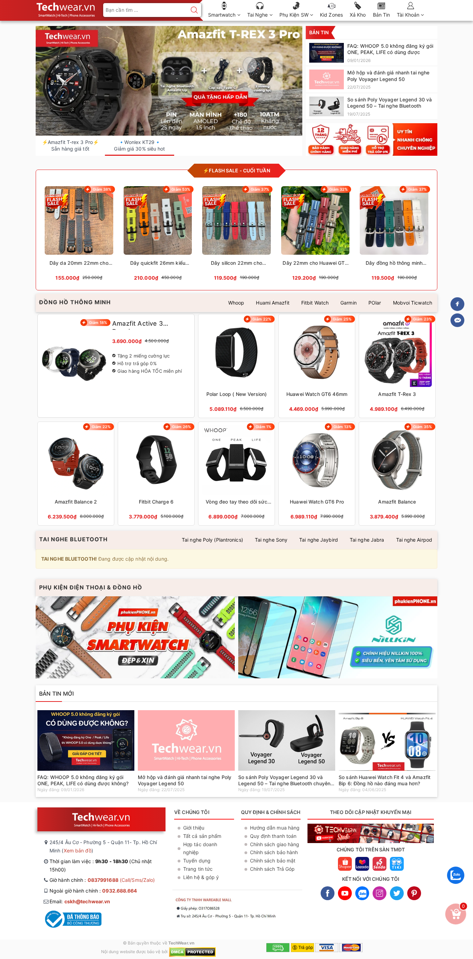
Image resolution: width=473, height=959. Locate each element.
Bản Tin (381, 15)
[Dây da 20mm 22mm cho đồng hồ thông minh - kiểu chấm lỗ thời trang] (79, 235)
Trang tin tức (198, 869)
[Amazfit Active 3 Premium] (116, 365)
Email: (80, 901)
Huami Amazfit (272, 303)
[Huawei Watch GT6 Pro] (317, 473)
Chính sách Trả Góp (272, 869)
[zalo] (455, 885)
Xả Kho (358, 15)
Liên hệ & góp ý (201, 877)
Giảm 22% (261, 319)
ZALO (362, 893)
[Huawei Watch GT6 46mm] (317, 366)
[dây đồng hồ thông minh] (135, 637)
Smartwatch (222, 15)
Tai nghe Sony (271, 540)
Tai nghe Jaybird (318, 540)
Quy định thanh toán (273, 836)
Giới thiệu (193, 828)
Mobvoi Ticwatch (412, 303)
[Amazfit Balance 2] (76, 473)
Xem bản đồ (77, 850)
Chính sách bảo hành (274, 852)
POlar (374, 303)
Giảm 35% (422, 426)
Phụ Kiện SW (294, 15)
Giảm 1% (263, 426)
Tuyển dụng (197, 860)
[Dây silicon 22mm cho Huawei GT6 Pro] (236, 235)
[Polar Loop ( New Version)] (236, 366)
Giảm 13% (342, 426)
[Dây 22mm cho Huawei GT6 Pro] (315, 235)
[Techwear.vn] (371, 139)
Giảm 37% (260, 189)
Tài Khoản (409, 15)
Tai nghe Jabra (367, 540)
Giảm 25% (342, 319)
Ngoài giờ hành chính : (93, 891)
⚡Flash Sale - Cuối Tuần (236, 170)
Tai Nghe (258, 15)
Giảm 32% (338, 189)
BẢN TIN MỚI (56, 693)
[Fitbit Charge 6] (156, 473)
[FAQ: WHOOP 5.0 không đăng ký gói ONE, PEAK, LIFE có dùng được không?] (371, 52)
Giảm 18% (98, 322)
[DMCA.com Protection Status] (192, 951)
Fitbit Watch (315, 303)
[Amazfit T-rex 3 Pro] (169, 81)
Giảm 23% (422, 319)
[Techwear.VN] (66, 8)
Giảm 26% (181, 426)
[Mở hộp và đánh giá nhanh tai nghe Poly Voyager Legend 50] (371, 79)
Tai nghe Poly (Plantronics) (212, 540)
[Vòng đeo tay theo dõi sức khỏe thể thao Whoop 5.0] (236, 473)
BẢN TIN (319, 32)
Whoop (236, 303)
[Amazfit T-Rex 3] (397, 366)
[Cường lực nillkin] (337, 637)
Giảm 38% (102, 189)
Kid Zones (331, 15)
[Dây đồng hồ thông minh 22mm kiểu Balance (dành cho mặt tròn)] (394, 235)
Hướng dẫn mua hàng (275, 828)
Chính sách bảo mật (273, 860)
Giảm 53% (180, 189)
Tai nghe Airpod (414, 540)
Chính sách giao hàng (275, 844)
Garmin (348, 303)
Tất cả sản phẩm (202, 836)
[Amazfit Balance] (397, 473)
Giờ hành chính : (102, 880)
